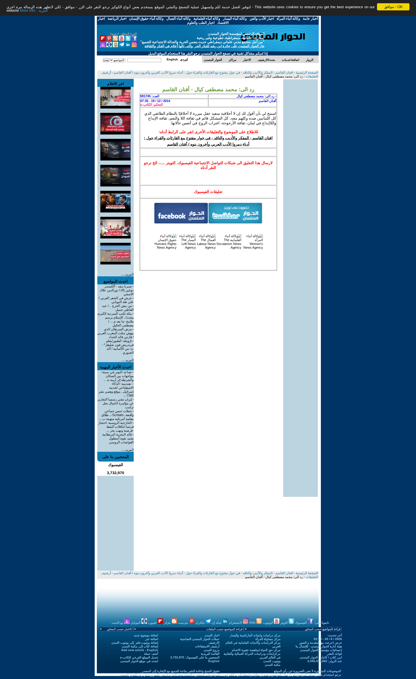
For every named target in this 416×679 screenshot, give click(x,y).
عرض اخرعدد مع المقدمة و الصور (320, 642)
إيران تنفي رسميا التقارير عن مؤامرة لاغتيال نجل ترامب (116, 403)
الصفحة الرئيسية (306, 72)
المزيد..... (127, 274)
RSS (252, 622)
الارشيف (214, 642)
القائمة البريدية (210, 653)
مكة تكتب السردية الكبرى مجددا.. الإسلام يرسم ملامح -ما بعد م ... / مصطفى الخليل (115, 319)
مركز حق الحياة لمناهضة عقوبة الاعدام (256, 650)
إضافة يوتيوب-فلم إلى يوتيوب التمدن (134, 642)
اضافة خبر (151, 639)
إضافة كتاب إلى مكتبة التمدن (140, 646)
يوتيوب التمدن (272, 661)
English (213, 661)
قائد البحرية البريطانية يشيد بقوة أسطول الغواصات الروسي (118, 438)
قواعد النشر (334, 653)
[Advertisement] (300, 144)
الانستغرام (236, 622)
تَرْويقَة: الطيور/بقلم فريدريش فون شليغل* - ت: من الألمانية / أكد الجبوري (118, 346)
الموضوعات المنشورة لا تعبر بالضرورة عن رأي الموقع (307, 671)
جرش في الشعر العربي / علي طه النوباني (116, 300)
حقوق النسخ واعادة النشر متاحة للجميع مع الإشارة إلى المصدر (181, 671)
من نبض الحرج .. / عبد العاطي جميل (118, 307)
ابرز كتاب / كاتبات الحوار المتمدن (321, 657)
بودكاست (118, 622)
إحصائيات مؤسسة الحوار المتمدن (321, 650)
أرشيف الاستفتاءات (207, 646)
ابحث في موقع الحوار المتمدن (139, 661)
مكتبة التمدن (273, 664)
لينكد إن (217, 622)
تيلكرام (200, 622)
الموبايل (136, 622)
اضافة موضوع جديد (146, 635)
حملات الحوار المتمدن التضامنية (199, 639)
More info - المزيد (34, 11)
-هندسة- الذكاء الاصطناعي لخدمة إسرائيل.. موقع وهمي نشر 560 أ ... (116, 389)
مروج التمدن (211, 650)
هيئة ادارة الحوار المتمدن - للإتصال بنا (319, 646)
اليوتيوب (268, 622)
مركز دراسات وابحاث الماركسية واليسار (255, 635)
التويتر (284, 622)
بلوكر (168, 622)
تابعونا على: (321, 622)
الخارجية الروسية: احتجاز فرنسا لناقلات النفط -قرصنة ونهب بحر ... (116, 426)
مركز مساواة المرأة (268, 639)
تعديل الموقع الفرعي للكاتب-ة (139, 657)
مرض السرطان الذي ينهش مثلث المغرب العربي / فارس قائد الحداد (115, 333)
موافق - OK (393, 7)
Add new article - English (139, 650)
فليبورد (153, 622)
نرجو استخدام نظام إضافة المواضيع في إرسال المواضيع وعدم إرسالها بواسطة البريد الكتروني (282, 674)
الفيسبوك (301, 622)
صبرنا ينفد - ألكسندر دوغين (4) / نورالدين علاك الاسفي (117, 290)
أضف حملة (151, 653)
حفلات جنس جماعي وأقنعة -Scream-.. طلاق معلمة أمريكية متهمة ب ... (116, 415)
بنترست (183, 622)
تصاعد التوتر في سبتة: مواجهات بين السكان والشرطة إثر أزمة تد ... (117, 376)
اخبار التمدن (212, 635)
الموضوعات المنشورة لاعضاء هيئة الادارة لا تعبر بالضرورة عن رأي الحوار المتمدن (169, 674)
